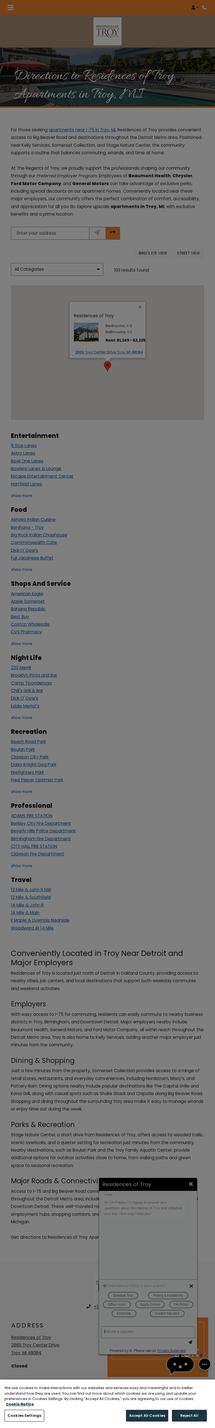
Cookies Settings (24, 1415)
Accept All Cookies (147, 1415)
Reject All (189, 1415)
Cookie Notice (20, 1404)
